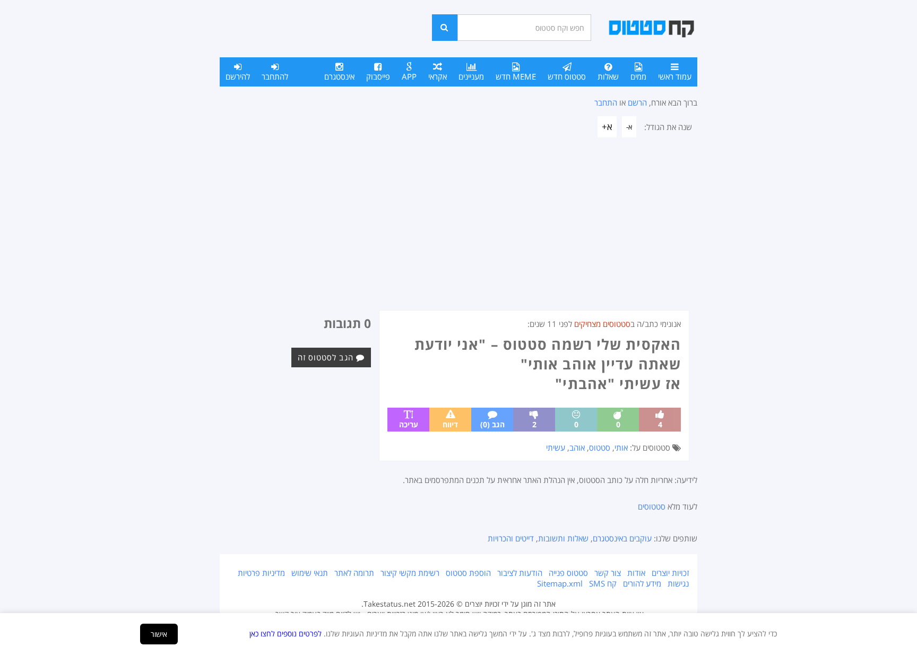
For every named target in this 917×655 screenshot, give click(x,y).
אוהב (577, 447)
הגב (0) (492, 424)
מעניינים (471, 76)
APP (409, 76)
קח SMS (603, 583)
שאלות (608, 76)
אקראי (437, 76)
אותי (621, 447)
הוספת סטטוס (468, 572)
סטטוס (599, 447)
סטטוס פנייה (568, 572)
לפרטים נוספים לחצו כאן (285, 633)
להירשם (238, 76)
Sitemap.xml (560, 583)
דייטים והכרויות (511, 538)
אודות (636, 572)
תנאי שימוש (309, 572)
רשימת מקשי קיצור (409, 572)
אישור (159, 634)
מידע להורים (642, 583)
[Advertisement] (458, 230)
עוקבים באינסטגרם (622, 538)
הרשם (637, 102)
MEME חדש (516, 76)
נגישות (678, 583)
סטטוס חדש (567, 76)
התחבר (605, 102)
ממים (638, 76)
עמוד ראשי (674, 76)
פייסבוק (378, 76)
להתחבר (275, 76)
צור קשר (607, 572)
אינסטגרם (339, 76)
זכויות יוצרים (670, 572)
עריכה (408, 424)
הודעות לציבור (519, 572)
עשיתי (555, 447)
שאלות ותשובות (563, 538)
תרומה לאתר (354, 572)
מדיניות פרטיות (261, 572)
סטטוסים (651, 506)
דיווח (450, 424)
